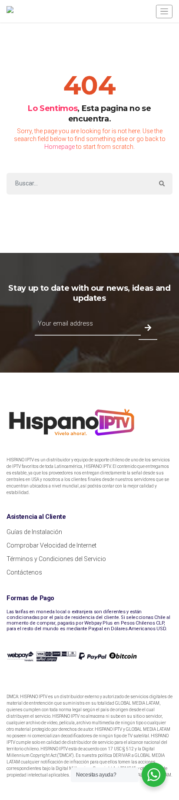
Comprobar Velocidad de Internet (51, 545)
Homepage (59, 146)
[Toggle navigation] (164, 11)
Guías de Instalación (34, 531)
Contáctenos (24, 572)
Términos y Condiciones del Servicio (56, 558)
